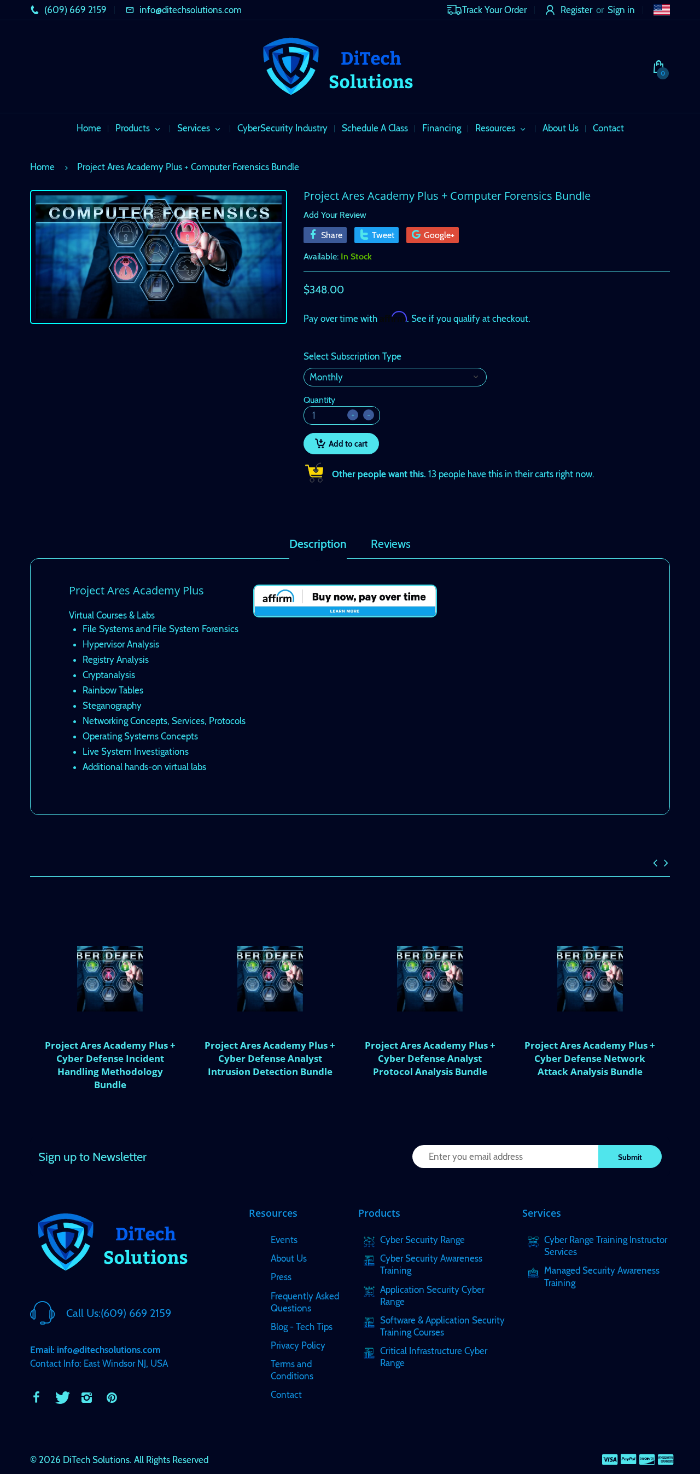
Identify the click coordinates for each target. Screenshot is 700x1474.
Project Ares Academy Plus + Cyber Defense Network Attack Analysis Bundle (589, 1058)
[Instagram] (86, 1397)
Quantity (319, 400)
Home (42, 166)
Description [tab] (318, 544)
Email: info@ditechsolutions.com (95, 1349)
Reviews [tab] (391, 544)
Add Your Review (335, 215)
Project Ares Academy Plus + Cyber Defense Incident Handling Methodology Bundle (110, 1064)
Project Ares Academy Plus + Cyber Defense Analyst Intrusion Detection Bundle (270, 1058)
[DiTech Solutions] (337, 65)
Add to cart (348, 444)
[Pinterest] (112, 1397)
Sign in (621, 9)
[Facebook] (36, 1397)
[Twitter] (61, 1397)
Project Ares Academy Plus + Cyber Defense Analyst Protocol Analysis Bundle (430, 1058)
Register (576, 9)
